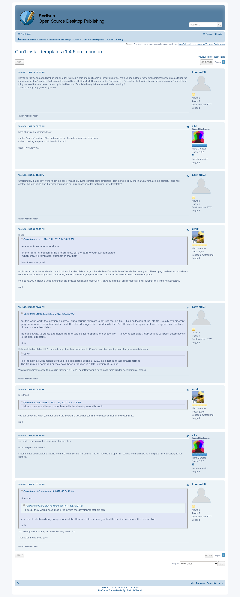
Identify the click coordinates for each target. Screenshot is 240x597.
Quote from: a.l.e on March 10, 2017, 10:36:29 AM (48, 239)
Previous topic (204, 57)
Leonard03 (199, 72)
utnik (195, 228)
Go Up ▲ (218, 583)
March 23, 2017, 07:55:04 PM (31, 484)
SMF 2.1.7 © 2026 (110, 587)
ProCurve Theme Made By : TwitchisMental (120, 590)
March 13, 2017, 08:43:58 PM (31, 307)
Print (20, 61)
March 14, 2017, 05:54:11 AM (31, 389)
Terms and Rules (204, 583)
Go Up (208, 555)
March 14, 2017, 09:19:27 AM (31, 435)
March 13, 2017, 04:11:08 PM (31, 175)
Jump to (174, 563)
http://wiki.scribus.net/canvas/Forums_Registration (201, 44)
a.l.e (194, 125)
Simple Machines (130, 587)
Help (192, 583)
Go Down (206, 62)
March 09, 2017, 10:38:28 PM (31, 72)
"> (18, 583)
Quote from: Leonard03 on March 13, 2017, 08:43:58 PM (52, 402)
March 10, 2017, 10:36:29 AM (31, 126)
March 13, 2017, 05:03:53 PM (31, 229)
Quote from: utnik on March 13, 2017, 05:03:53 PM (48, 314)
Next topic (219, 57)
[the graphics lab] (193, 155)
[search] (219, 24)
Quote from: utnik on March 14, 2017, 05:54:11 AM (48, 491)
